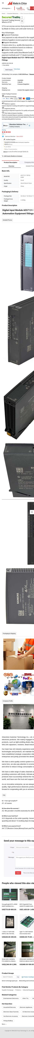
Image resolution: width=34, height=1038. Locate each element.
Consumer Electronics (12, 13)
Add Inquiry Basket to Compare (13, 156)
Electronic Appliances (26, 1007)
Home (3, 13)
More (3, 1024)
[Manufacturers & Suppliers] (17, 3)
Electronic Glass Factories (11, 1012)
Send (18, 873)
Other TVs (25, 998)
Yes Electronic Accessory (10, 1016)
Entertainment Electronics (11, 998)
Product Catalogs (28, 977)
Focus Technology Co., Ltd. (24, 1030)
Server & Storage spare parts (10, 981)
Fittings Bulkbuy (8, 1021)
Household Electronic (9, 1007)
